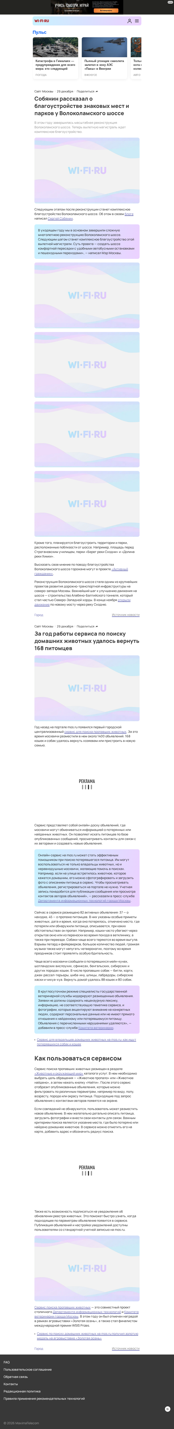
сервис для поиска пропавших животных (95, 731)
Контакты (11, 1384)
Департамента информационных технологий (87, 1312)
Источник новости (126, 614)
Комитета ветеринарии (95, 1027)
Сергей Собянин (60, 218)
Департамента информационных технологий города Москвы (84, 900)
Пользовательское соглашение (28, 1369)
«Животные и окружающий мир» (58, 1073)
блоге (129, 214)
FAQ (7, 1362)
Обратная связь (16, 1377)
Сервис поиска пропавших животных (62, 1307)
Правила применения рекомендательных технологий (44, 1398)
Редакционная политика (22, 1391)
